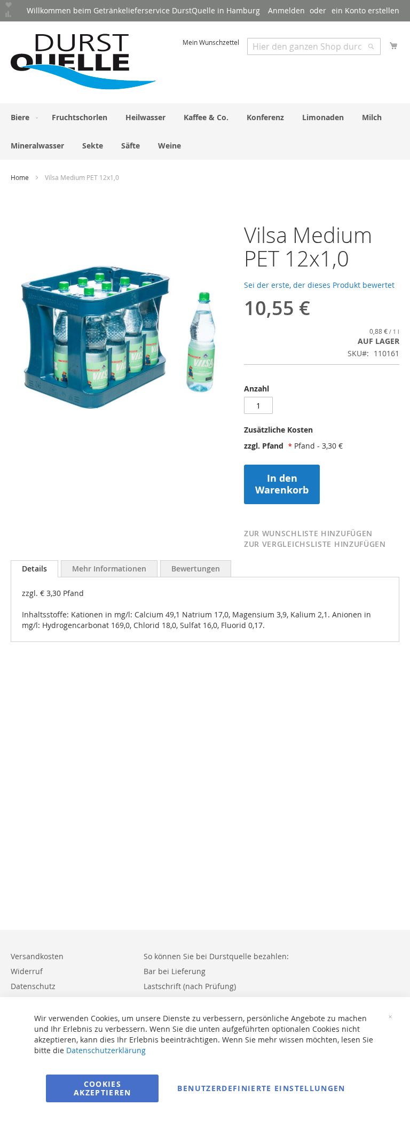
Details (34, 568)
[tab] (321, 433)
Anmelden (286, 10)
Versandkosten (37, 956)
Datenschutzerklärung (106, 1050)
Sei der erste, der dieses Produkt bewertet (319, 285)
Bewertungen (195, 568)
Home (20, 177)
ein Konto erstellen (365, 10)
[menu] (205, 131)
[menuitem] (22, 117)
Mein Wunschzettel (211, 42)
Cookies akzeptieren (102, 1088)
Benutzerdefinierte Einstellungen (261, 1088)
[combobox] (314, 46)
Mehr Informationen (109, 568)
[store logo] (84, 62)
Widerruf (27, 971)
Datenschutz (33, 986)
